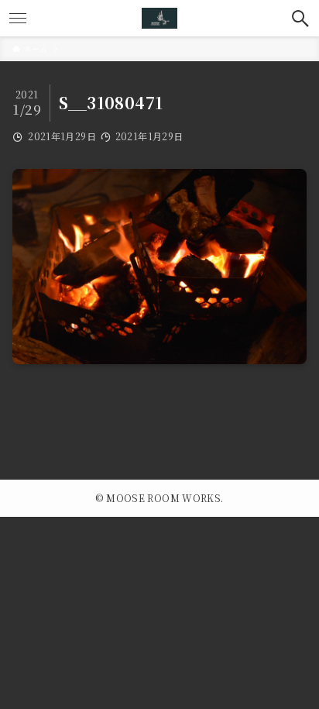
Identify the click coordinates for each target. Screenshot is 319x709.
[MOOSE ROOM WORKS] (159, 18)
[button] (301, 18)
